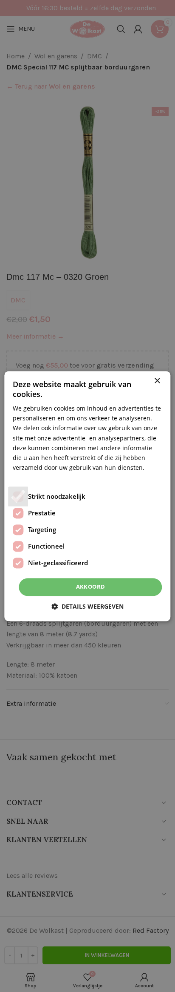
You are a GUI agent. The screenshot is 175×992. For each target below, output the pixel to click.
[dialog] (87, 496)
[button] (87, 606)
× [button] (157, 381)
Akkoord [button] (90, 586)
